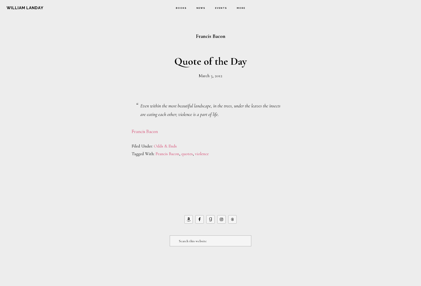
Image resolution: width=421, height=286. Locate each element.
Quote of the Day (210, 61)
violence (202, 153)
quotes (187, 153)
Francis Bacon (145, 131)
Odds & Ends (165, 146)
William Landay (25, 7)
